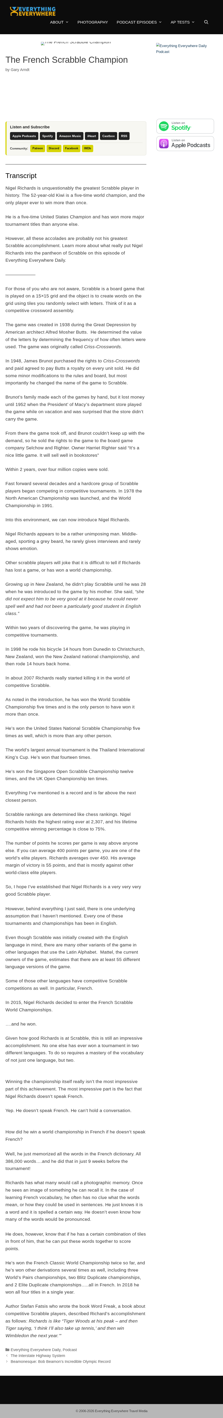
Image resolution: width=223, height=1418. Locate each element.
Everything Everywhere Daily (36, 1350)
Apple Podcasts (24, 136)
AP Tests (180, 22)
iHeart (91, 136)
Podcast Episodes (137, 22)
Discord (54, 148)
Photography (93, 22)
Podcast (70, 1350)
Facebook (71, 148)
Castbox (108, 136)
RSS (124, 136)
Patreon (37, 148)
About (57, 22)
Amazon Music (70, 136)
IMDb (87, 148)
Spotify (47, 136)
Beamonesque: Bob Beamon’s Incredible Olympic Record (61, 1361)
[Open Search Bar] (206, 22)
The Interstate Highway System (38, 1355)
